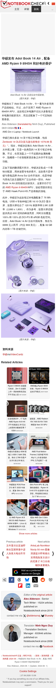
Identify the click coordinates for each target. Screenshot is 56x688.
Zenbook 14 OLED (12, 141)
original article (44, 594)
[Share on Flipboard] (20, 585)
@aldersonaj (33, 615)
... (52, 9)
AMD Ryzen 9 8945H (17, 187)
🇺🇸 (15, 128)
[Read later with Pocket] (50, 580)
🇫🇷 (19, 128)
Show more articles (28, 533)
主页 (16, 9)
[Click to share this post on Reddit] (43, 580)
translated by (25, 124)
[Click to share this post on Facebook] (11, 580)
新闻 (36, 9)
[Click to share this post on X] (35, 580)
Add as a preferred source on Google (31, 572)
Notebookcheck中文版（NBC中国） (18, 655)
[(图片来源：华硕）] (27, 261)
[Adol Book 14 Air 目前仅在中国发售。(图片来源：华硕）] (28, 80)
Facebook (47, 646)
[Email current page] (36, 586)
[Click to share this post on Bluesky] (27, 580)
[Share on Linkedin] (28, 585)
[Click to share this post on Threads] (19, 580)
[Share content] (5, 580)
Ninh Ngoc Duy (44, 625)
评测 (26, 9)
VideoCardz (16, 354)
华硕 (5, 354)
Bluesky (48, 615)
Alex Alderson (32, 598)
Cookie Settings (28, 671)
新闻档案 (45, 655)
